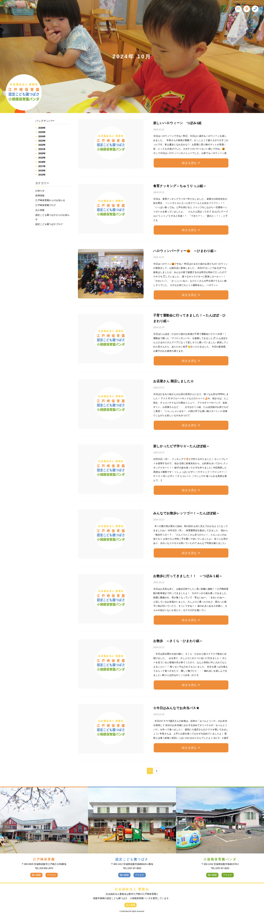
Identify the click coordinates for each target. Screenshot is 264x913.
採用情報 (39, 195)
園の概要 (36, 875)
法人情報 (39, 210)
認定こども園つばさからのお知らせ (52, 217)
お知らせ (39, 190)
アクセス (51, 875)
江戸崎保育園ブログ (45, 205)
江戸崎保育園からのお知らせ (50, 200)
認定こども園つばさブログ (49, 224)
